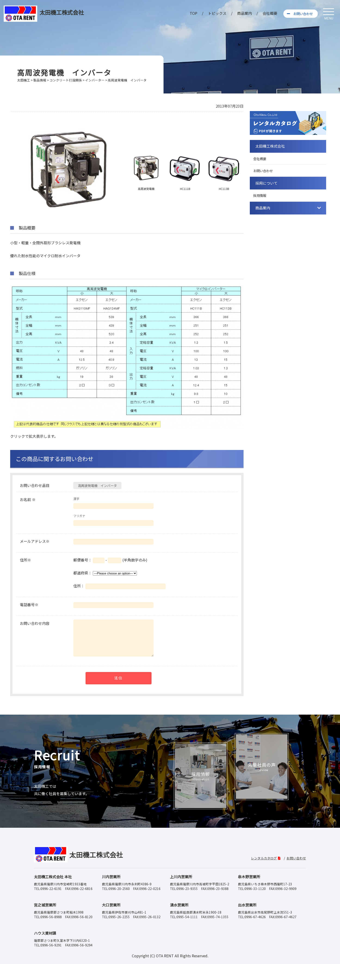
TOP (193, 13)
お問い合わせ (303, 13)
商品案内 (244, 13)
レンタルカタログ (264, 858)
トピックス (217, 13)
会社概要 (270, 13)
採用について (266, 183)
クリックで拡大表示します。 (34, 436)
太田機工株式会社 (270, 146)
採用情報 (259, 195)
